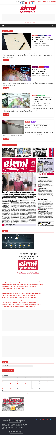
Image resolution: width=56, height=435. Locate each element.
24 (2, 388)
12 (17, 383)
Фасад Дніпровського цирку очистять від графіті (14, 288)
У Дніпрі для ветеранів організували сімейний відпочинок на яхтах (18, 291)
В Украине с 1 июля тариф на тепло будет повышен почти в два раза (42, 99)
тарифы (34, 49)
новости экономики (42, 77)
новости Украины (46, 45)
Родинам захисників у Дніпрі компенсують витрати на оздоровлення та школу (21, 304)
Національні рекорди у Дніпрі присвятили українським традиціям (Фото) (19, 286)
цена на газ (48, 78)
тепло (48, 105)
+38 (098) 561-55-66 (16, 431)
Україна (48, 35)
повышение (49, 77)
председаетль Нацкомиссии (44, 47)
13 (25, 383)
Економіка (35, 67)
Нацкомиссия (35, 45)
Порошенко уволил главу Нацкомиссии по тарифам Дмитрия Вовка (42, 39)
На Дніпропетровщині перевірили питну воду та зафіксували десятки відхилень (21, 293)
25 (10, 388)
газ (40, 75)
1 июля (41, 103)
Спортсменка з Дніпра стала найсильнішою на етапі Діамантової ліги (19, 297)
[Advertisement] (28, 17)
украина (44, 78)
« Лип (27, 394)
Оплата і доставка (9, 419)
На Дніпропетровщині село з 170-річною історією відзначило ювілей (19, 306)
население (34, 77)
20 (25, 386)
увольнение (38, 49)
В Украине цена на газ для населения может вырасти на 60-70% (41, 71)
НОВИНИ (35, 35)
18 (10, 386)
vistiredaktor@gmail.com (16, 432)
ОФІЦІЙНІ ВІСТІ (42, 35)
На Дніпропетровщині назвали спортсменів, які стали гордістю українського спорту (22, 284)
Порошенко (35, 47)
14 (32, 383)
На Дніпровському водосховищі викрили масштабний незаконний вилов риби (21, 282)
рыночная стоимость (37, 78)
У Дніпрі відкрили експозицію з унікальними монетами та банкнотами (19, 302)
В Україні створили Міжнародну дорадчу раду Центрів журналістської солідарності (22, 300)
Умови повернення (20, 419)
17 (2, 386)
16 (47, 383)
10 (2, 383)
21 (32, 386)
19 (17, 386)
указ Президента (45, 49)
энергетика (5, 50)
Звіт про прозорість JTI (15, 421)
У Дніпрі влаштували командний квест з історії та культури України (18, 295)
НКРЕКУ (40, 45)
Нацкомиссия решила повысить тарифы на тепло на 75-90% (37, 125)
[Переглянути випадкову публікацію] (52, 25)
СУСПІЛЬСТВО (41, 95)
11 (10, 383)
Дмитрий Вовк (43, 43)
